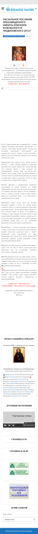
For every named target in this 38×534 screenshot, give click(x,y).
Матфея (25, 385)
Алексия (5, 387)
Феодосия (21, 379)
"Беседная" (13, 396)
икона (14, 377)
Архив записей (7, 514)
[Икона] (19, 354)
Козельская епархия (13, 531)
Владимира (16, 387)
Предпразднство (10, 374)
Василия (32, 383)
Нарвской (24, 396)
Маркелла (17, 381)
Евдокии (19, 392)
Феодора (27, 392)
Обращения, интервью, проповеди (14, 36)
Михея (10, 377)
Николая (13, 389)
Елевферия (31, 389)
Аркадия (8, 383)
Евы (9, 392)
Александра (6, 394)
